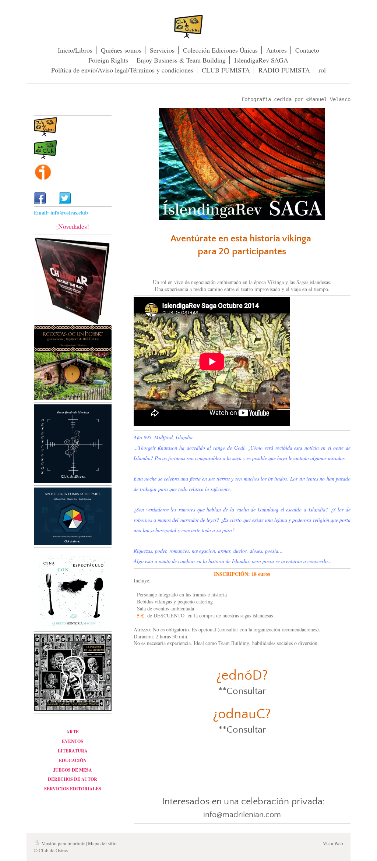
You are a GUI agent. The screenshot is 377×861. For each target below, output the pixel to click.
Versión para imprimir (63, 843)
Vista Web (333, 843)
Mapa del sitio (102, 843)
